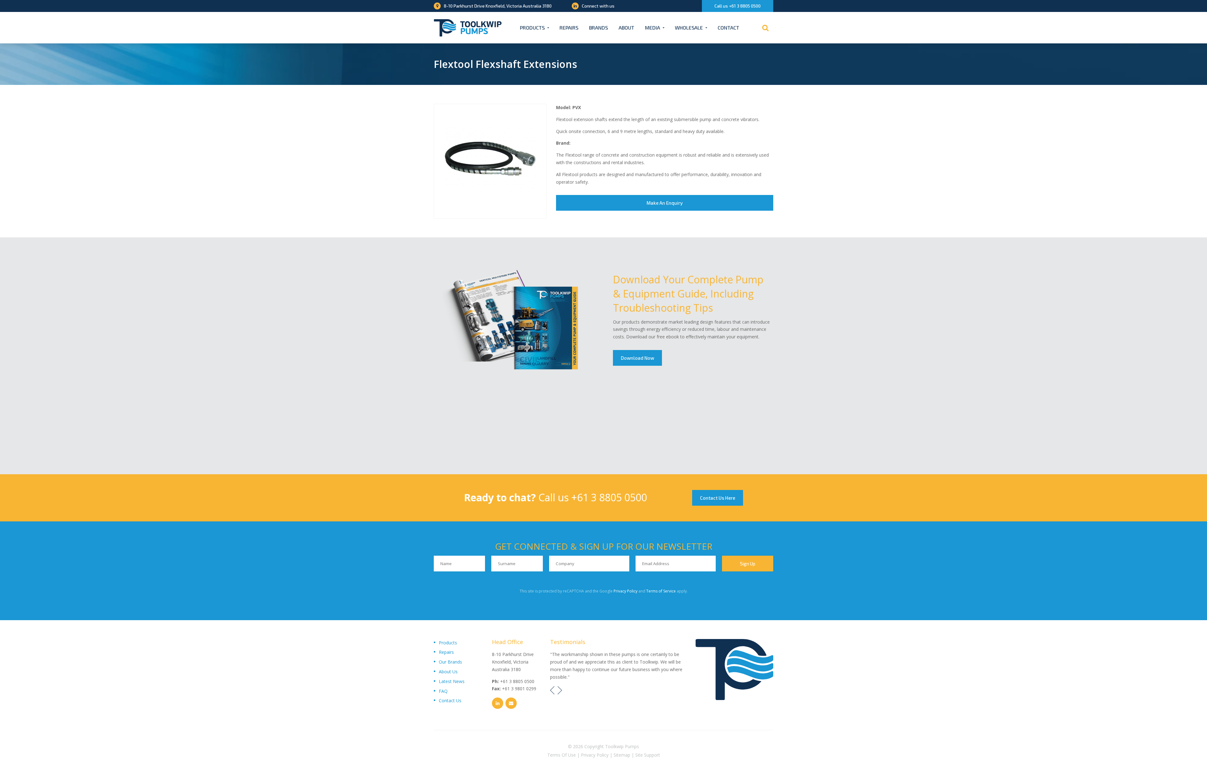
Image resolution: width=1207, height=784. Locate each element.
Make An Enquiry (665, 203)
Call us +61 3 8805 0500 (737, 5)
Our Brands (450, 662)
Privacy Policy (625, 591)
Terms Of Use (561, 755)
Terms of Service (661, 591)
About (626, 28)
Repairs (568, 28)
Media (652, 28)
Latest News (452, 681)
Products (532, 28)
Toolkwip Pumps (622, 746)
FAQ (443, 691)
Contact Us (450, 700)
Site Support (647, 755)
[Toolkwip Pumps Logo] (468, 27)
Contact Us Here (717, 498)
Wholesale (689, 28)
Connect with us (598, 5)
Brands (598, 28)
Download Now (637, 358)
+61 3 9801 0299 (519, 689)
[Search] (765, 27)
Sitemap (622, 755)
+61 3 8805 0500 (609, 497)
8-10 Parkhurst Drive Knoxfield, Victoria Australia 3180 (498, 5)
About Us (448, 672)
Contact (728, 28)
